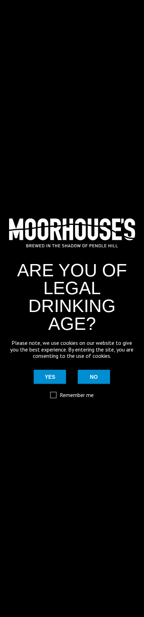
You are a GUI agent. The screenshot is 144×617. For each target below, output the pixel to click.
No (94, 377)
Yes (50, 377)
